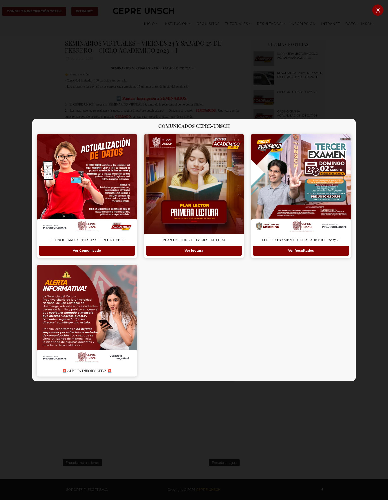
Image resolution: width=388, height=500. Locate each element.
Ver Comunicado (87, 251)
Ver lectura (194, 251)
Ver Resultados (301, 251)
